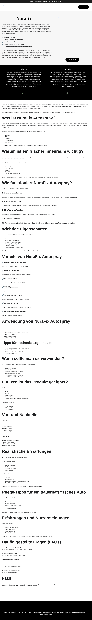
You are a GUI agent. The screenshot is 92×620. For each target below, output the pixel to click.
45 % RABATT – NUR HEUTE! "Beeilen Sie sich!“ (46, 1)
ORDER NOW (72, 59)
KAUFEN (83, 7)
